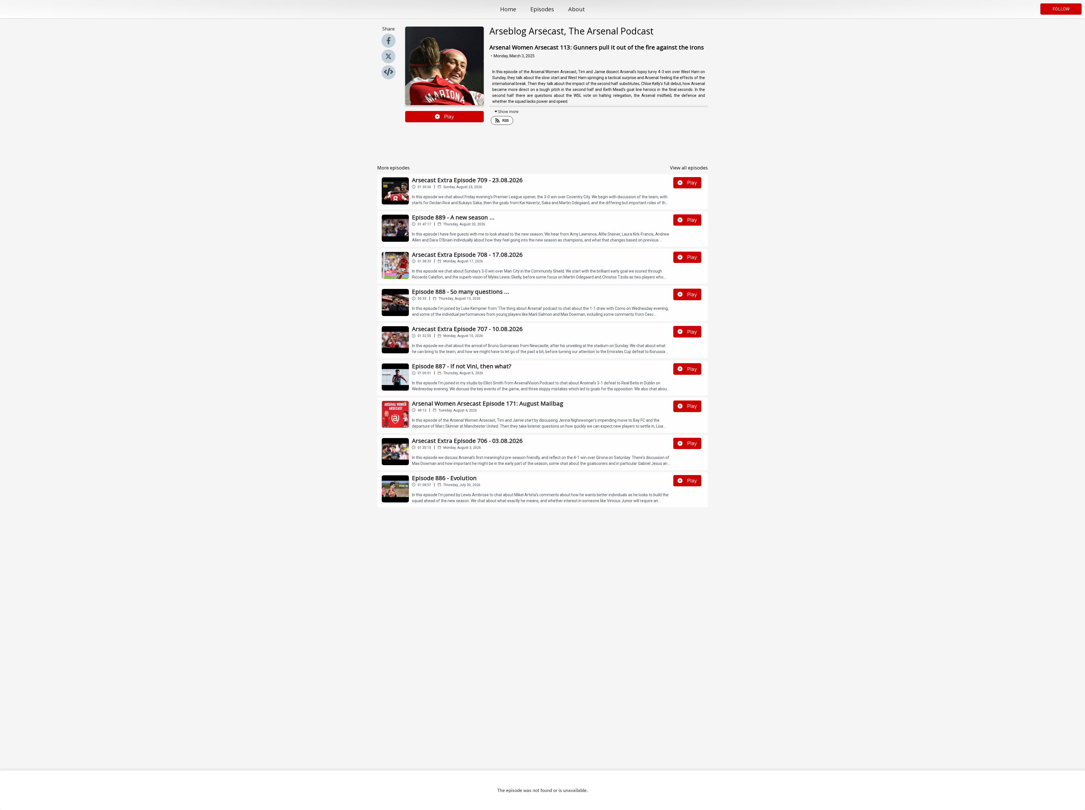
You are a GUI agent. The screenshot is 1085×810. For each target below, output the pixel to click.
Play (449, 116)
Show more (508, 111)
